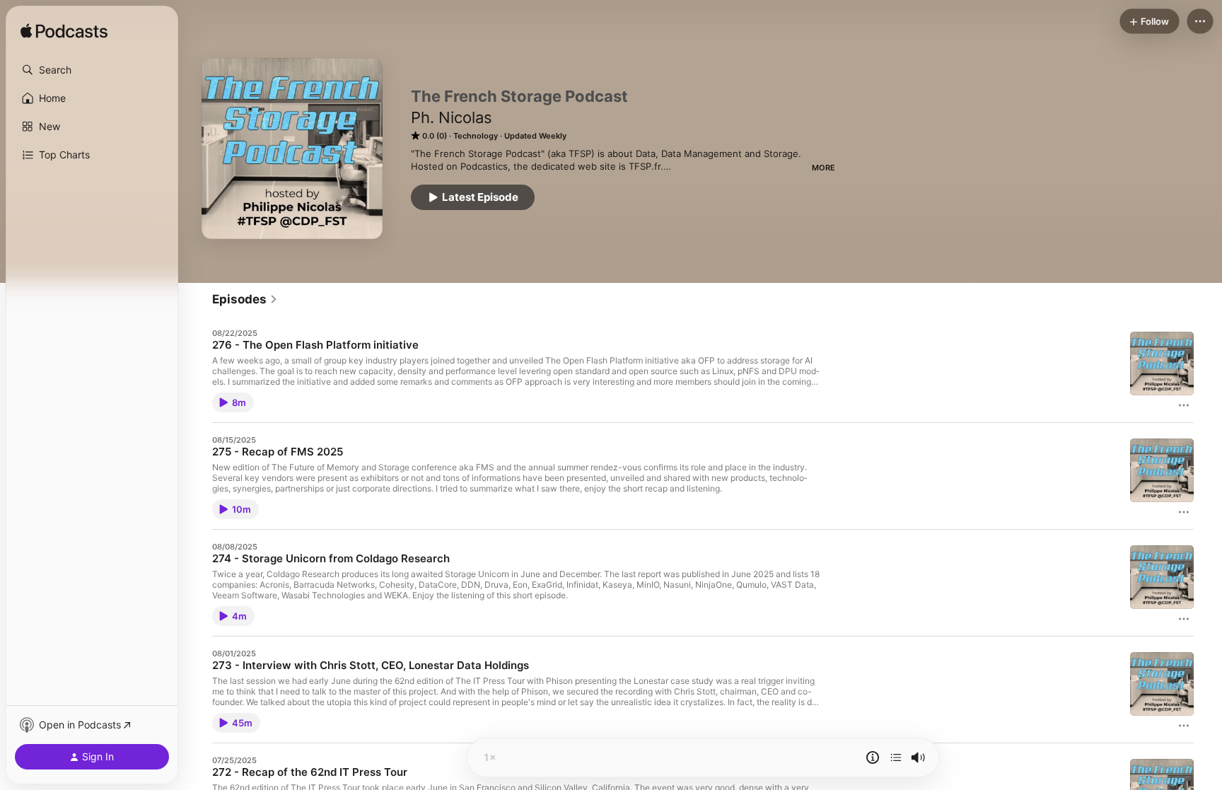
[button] (92, 70)
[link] (245, 299)
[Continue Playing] (896, 757)
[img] (64, 32)
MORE (823, 168)
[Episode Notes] (872, 757)
